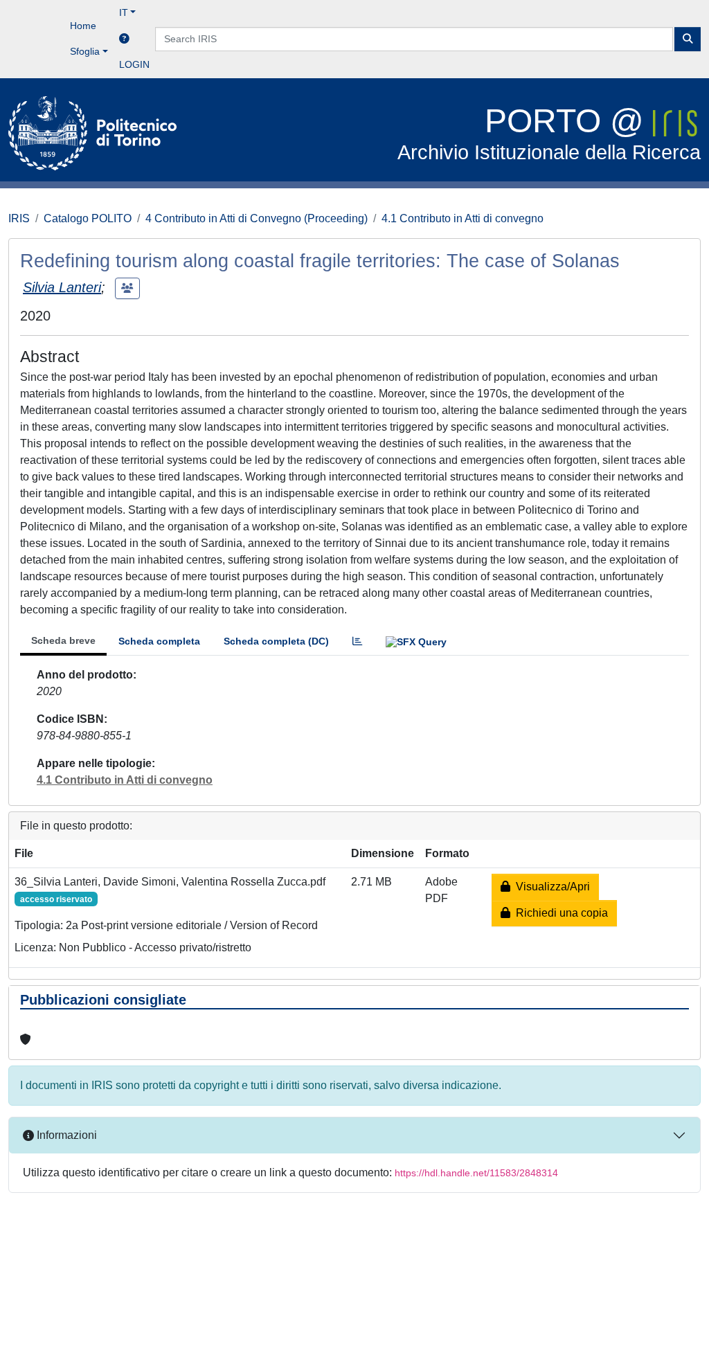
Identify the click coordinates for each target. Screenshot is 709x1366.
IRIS (19, 218)
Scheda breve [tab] (63, 640)
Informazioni (65, 1135)
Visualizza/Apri (550, 886)
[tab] (357, 641)
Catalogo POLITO (88, 218)
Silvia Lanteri (62, 287)
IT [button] (123, 12)
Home (83, 25)
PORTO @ (549, 133)
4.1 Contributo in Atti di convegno (463, 218)
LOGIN (134, 64)
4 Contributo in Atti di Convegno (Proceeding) (256, 218)
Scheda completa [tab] (159, 641)
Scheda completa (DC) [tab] (276, 641)
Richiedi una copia (559, 913)
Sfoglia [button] (85, 51)
